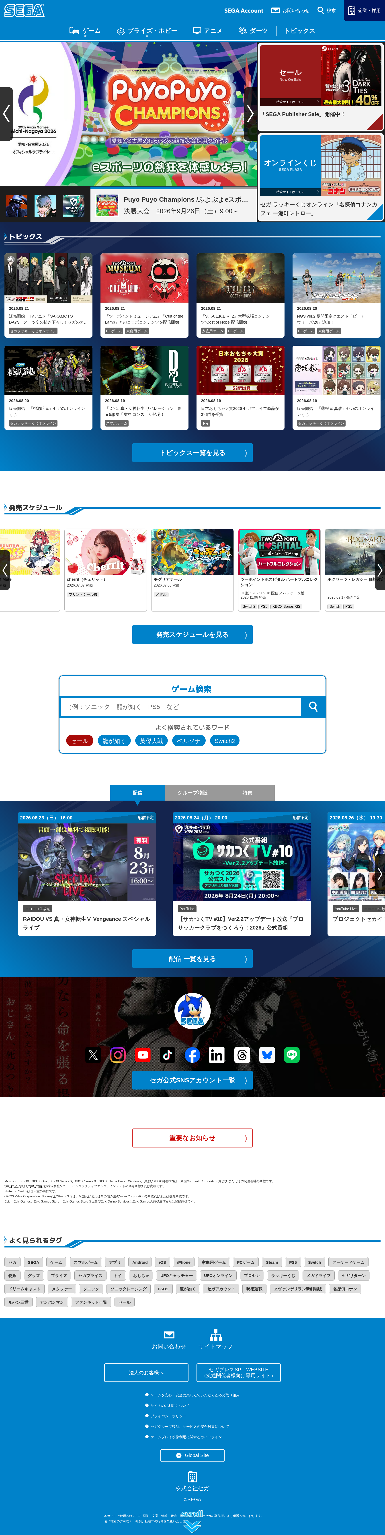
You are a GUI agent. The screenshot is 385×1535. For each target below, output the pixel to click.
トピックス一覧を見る (193, 452)
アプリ (115, 1262)
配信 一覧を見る (192, 958)
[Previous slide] (5, 570)
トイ (205, 423)
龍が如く (114, 741)
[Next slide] (250, 113)
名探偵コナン (345, 1289)
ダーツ (259, 30)
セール (80, 741)
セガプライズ (90, 1275)
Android (140, 1262)
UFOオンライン (218, 1275)
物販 (12, 1275)
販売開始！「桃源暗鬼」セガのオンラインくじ (47, 411)
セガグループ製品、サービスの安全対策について (190, 1426)
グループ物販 (193, 793)
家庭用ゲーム (137, 331)
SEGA (33, 1262)
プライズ (59, 1275)
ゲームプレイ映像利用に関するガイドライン (186, 1437)
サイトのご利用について (170, 1406)
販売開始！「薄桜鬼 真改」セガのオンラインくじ (335, 411)
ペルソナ (189, 741)
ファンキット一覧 (91, 1302)
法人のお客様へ (146, 1372)
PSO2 (163, 1289)
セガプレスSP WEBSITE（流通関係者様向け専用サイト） (238, 1372)
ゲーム (91, 30)
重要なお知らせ (193, 1137)
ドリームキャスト (24, 1289)
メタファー (62, 1289)
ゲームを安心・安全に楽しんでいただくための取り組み (195, 1395)
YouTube (187, 909)
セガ (12, 1262)
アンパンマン (52, 1302)
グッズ (34, 1275)
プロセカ (252, 1275)
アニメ (213, 30)
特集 (247, 793)
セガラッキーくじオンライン (33, 331)
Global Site (197, 1455)
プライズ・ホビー (152, 30)
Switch (314, 1262)
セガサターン (354, 1275)
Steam (272, 1262)
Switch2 (225, 741)
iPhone (183, 1262)
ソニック (91, 1289)
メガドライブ (319, 1275)
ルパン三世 (18, 1302)
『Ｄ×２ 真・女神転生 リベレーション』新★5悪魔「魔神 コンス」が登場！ (143, 411)
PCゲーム (114, 331)
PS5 (293, 1262)
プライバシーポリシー (168, 1416)
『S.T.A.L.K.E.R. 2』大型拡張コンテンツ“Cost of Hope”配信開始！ (235, 319)
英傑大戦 (151, 741)
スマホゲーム (116, 423)
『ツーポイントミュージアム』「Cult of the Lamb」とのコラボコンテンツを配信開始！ (144, 319)
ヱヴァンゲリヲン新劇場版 (298, 1289)
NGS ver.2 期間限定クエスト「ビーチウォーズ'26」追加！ (331, 319)
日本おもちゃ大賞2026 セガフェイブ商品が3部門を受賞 (240, 411)
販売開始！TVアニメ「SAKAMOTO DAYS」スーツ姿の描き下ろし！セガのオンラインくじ (48, 319)
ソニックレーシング (129, 1289)
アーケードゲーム (348, 1262)
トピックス (299, 30)
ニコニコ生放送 (37, 909)
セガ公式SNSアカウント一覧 (193, 1080)
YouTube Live (346, 909)
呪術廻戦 (254, 1289)
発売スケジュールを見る (192, 634)
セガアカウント (221, 1289)
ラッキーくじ (283, 1275)
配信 (137, 793)
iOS (162, 1262)
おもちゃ (141, 1275)
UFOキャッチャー (176, 1275)
